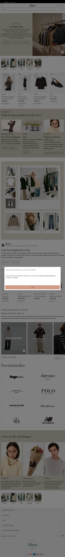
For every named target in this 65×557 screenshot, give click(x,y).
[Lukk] (57, 270)
